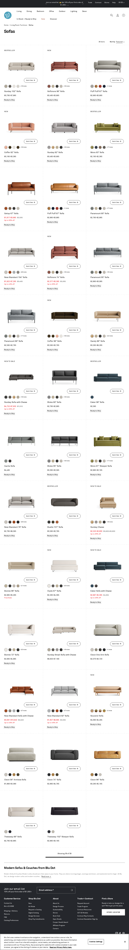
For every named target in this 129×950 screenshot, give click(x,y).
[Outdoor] (62, 11)
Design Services (34, 916)
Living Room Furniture (18, 25)
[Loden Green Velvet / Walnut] (96, 710)
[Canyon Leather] (96, 86)
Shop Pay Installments (36, 919)
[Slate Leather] (100, 649)
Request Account (83, 903)
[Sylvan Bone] (18, 86)
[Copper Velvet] (57, 522)
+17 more (110, 147)
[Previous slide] (46, 4)
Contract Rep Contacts (85, 916)
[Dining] (29, 11)
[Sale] (43, 19)
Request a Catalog (34, 909)
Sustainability (58, 909)
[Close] (125, 942)
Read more (45, 876)
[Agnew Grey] (49, 147)
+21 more (23, 585)
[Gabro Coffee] (10, 208)
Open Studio (57, 919)
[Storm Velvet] (96, 586)
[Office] (51, 11)
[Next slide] (83, 4)
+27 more (23, 710)
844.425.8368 (9, 906)
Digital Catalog (33, 913)
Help (114, 2)
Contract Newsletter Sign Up (87, 919)
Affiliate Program (59, 925)
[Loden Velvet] (92, 147)
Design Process (58, 906)
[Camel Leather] (14, 774)
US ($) (122, 3)
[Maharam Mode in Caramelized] (49, 86)
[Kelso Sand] (61, 86)
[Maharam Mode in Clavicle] (6, 272)
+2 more (109, 710)
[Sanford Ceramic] (92, 208)
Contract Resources (84, 909)
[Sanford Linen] (6, 86)
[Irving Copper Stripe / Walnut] (100, 710)
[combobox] (117, 42)
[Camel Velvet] (53, 147)
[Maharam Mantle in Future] (6, 831)
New (30, 903)
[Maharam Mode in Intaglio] (14, 272)
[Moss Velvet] (10, 147)
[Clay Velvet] (6, 147)
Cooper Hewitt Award (60, 922)
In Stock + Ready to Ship (26, 19)
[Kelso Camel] (53, 86)
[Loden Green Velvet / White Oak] (104, 710)
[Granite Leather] (10, 522)
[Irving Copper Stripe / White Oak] (92, 710)
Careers (56, 928)
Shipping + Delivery (11, 911)
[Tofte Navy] (10, 831)
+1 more (109, 86)
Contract (98, 2)
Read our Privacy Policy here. (61, 947)
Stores (106, 2)
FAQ (5, 917)
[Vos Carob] (18, 147)
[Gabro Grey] (49, 397)
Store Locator (113, 912)
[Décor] (84, 11)
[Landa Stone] (18, 586)
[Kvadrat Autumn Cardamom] (100, 147)
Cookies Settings (95, 941)
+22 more (110, 336)
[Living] (19, 11)
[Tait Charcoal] (96, 649)
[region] (64, 942)
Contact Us (8, 903)
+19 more (23, 86)
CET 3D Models (82, 913)
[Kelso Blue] (92, 397)
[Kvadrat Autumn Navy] (96, 147)
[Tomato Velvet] (100, 86)
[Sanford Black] (10, 86)
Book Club (56, 916)
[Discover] (53, 19)
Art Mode (31, 906)
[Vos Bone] (14, 86)
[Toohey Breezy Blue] (6, 461)
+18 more (66, 86)
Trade (90, 2)
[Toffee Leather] (6, 208)
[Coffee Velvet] (53, 522)
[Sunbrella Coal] (10, 461)
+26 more (23, 272)
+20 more (66, 585)
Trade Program (82, 906)
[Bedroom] (40, 11)
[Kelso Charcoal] (57, 86)
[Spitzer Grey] (18, 272)
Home (6, 25)
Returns (7, 914)
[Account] (117, 15)
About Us (56, 903)
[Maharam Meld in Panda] (61, 208)
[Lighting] (73, 11)
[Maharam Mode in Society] (104, 86)
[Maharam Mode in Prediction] (92, 86)
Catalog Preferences (11, 920)
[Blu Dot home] (8, 15)
